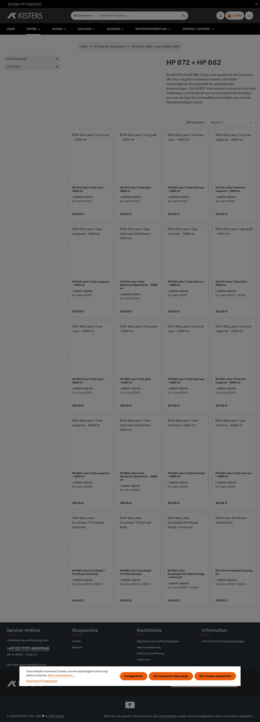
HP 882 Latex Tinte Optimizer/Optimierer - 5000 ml (138, 477)
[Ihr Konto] (220, 16)
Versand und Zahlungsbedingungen (223, 641)
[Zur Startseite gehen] (24, 16)
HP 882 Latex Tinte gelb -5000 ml (135, 380)
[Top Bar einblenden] (249, 16)
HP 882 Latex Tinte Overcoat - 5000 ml (186, 475)
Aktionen (77, 647)
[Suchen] (183, 15)
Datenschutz (34, 681)
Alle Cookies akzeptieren (215, 676)
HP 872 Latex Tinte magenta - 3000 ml (90, 283)
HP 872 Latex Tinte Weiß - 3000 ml (232, 283)
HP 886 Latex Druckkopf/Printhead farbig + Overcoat (186, 574)
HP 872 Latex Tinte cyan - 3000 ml (88, 189)
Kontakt (76, 641)
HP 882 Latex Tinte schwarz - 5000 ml (233, 475)
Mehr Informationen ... (61, 675)
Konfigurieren (134, 676)
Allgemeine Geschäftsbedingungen (158, 641)
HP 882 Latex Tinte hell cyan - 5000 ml (186, 380)
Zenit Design (56, 716)
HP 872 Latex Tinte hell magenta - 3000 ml (230, 189)
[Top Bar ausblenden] (256, 4)
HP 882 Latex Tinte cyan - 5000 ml (88, 380)
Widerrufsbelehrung (149, 647)
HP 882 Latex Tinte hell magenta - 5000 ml (230, 380)
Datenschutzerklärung (150, 653)
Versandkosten (168, 716)
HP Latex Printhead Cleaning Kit (234, 572)
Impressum (143, 659)
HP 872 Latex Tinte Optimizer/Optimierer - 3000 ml (138, 285)
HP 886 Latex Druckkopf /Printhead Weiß (135, 572)
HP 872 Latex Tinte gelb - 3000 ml (136, 189)
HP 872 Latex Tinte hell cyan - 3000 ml (186, 189)
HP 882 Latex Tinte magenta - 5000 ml (90, 475)
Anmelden (14, 4)
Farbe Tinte (13, 66)
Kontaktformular (36, 664)
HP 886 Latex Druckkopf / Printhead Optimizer (88, 572)
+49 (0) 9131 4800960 (28, 648)
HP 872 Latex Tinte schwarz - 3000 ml (186, 283)
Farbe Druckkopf (17, 58)
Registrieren (34, 4)
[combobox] (137, 15)
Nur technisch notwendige (171, 676)
